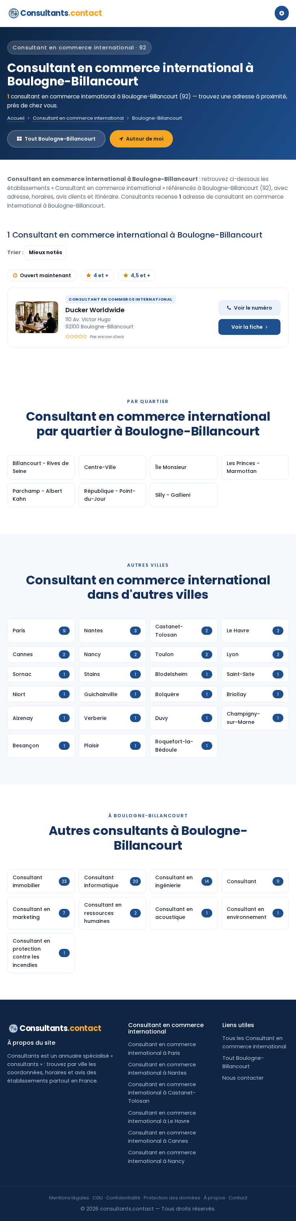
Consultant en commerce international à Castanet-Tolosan (162, 1093)
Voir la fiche (247, 327)
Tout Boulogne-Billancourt (60, 138)
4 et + (100, 275)
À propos (214, 1197)
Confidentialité (123, 1197)
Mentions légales (69, 1197)
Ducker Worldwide (95, 309)
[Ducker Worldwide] (37, 317)
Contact (237, 1197)
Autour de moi (145, 138)
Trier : (16, 252)
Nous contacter (243, 1077)
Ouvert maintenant (45, 275)
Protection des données (172, 1197)
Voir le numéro (253, 307)
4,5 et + (140, 275)
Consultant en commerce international (78, 118)
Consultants (61, 13)
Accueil (16, 118)
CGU (97, 1197)
